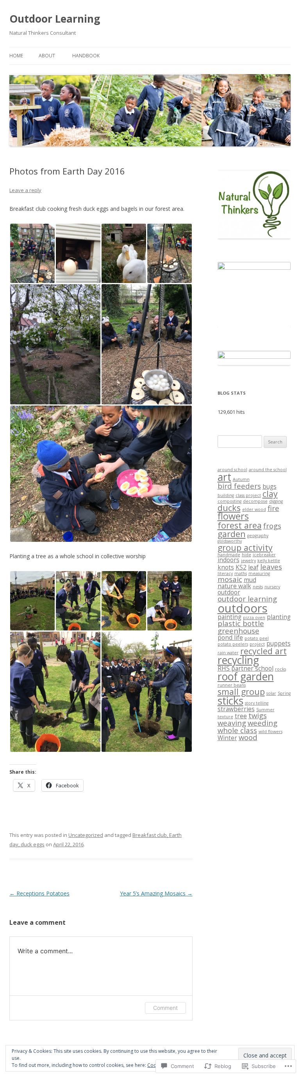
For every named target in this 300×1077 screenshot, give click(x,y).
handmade (229, 554)
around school (232, 469)
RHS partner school (245, 668)
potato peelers (233, 644)
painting (229, 616)
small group (241, 691)
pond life (230, 637)
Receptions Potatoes (39, 893)
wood (248, 737)
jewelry (248, 560)
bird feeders (239, 486)
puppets (278, 643)
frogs (272, 525)
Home (16, 55)
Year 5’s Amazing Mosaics (156, 893)
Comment (165, 1007)
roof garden (246, 676)
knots (226, 567)
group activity (245, 547)
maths (240, 573)
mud (250, 579)
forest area (240, 525)
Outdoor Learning (54, 19)
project (257, 644)
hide (246, 554)
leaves (271, 566)
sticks (230, 701)
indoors (228, 559)
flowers (233, 516)
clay (270, 493)
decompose (255, 501)
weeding (262, 723)
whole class (237, 730)
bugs (269, 486)
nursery (272, 586)
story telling (256, 703)
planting (279, 616)
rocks (280, 669)
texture (225, 716)
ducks (229, 507)
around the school (268, 469)
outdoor (229, 592)
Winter (227, 737)
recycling (238, 660)
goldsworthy (230, 541)
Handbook (86, 55)
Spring (284, 693)
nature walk (234, 586)
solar (271, 693)
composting (229, 501)
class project (248, 495)
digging (276, 501)
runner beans (232, 685)
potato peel (257, 638)
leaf (253, 567)
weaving (232, 723)
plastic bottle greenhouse (241, 627)
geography (257, 535)
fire (273, 508)
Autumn (241, 479)
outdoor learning (247, 598)
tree (241, 716)
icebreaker (264, 554)
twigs (257, 715)
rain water (228, 652)
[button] (32, 253)
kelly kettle (268, 560)
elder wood (254, 509)
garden (232, 533)
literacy (225, 573)
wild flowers (270, 731)
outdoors (243, 608)
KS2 (241, 567)
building (226, 495)
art (224, 477)
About (47, 55)
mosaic (230, 579)
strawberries (236, 709)
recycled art (263, 651)
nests (258, 586)
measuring (259, 573)
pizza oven (254, 617)
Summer (265, 709)
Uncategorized (85, 834)
